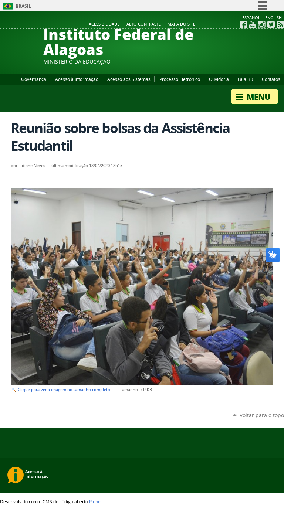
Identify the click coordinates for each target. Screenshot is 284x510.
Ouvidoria (219, 79)
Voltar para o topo (262, 415)
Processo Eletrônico (179, 79)
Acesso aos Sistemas (129, 79)
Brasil (23, 6)
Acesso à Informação (76, 79)
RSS (280, 24)
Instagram (262, 24)
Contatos (271, 79)
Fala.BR (245, 79)
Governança (33, 79)
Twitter (271, 24)
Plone (95, 501)
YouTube (252, 24)
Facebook (243, 24)
